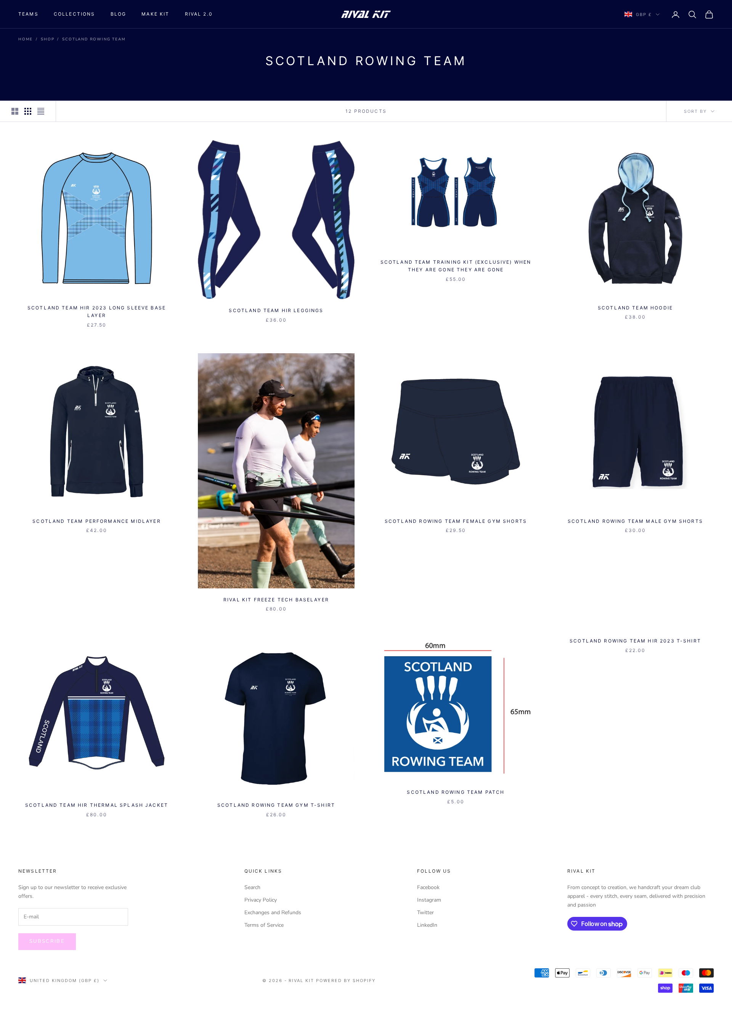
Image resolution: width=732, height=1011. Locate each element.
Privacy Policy (260, 900)
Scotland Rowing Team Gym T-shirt (276, 805)
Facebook (428, 887)
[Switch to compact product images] (40, 111)
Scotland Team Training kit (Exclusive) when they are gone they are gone (455, 265)
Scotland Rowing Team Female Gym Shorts (456, 521)
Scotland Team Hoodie (635, 308)
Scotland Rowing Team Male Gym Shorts (635, 521)
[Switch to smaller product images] (27, 111)
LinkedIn (427, 925)
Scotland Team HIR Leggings (276, 310)
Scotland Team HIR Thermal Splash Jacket (96, 805)
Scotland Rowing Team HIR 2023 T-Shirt (635, 641)
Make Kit (155, 14)
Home (25, 39)
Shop (47, 39)
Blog (119, 14)
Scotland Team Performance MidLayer (96, 521)
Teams (28, 14)
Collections (74, 14)
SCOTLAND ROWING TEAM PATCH (455, 792)
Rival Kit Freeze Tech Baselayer (276, 599)
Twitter (425, 912)
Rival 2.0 (199, 14)
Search (252, 887)
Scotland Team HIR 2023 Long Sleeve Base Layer (96, 311)
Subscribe (47, 941)
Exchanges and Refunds (272, 912)
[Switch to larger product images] (14, 111)
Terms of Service (264, 925)
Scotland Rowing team (93, 39)
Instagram (429, 900)
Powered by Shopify (346, 980)
